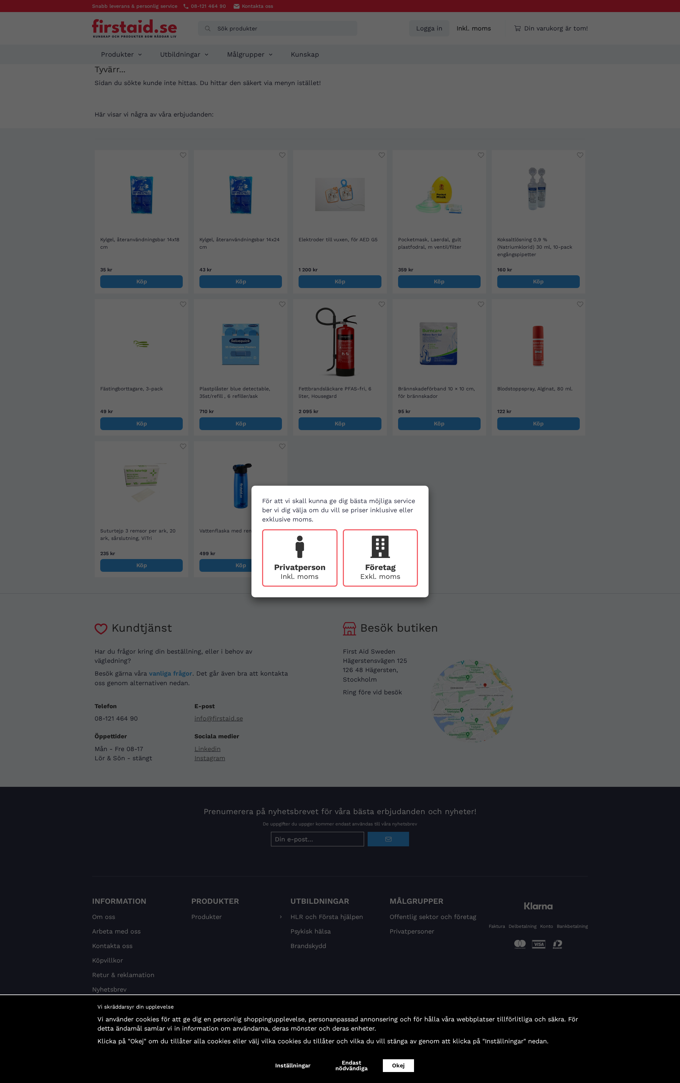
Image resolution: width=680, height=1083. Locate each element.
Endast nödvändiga (351, 1065)
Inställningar (293, 1065)
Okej (398, 1065)
